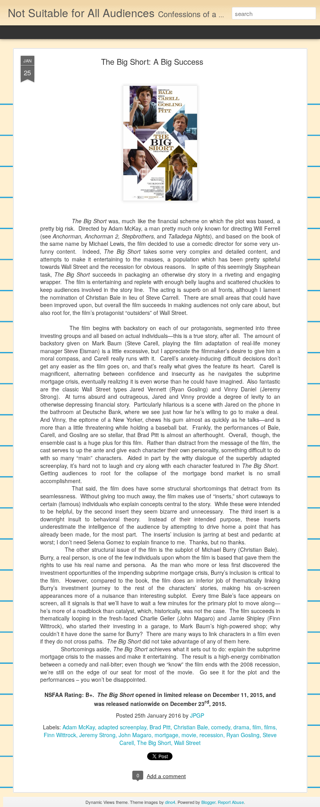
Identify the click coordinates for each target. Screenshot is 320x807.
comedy (220, 727)
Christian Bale (191, 727)
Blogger (208, 802)
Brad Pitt (160, 727)
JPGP (197, 715)
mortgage (166, 735)
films (270, 727)
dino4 (170, 802)
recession (211, 735)
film (256, 727)
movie (188, 735)
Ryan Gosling (243, 735)
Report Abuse (231, 802)
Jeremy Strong (97, 735)
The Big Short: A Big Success (152, 61)
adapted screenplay (122, 727)
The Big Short (154, 743)
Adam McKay (78, 727)
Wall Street (187, 743)
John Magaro (135, 735)
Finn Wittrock (60, 735)
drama (241, 727)
